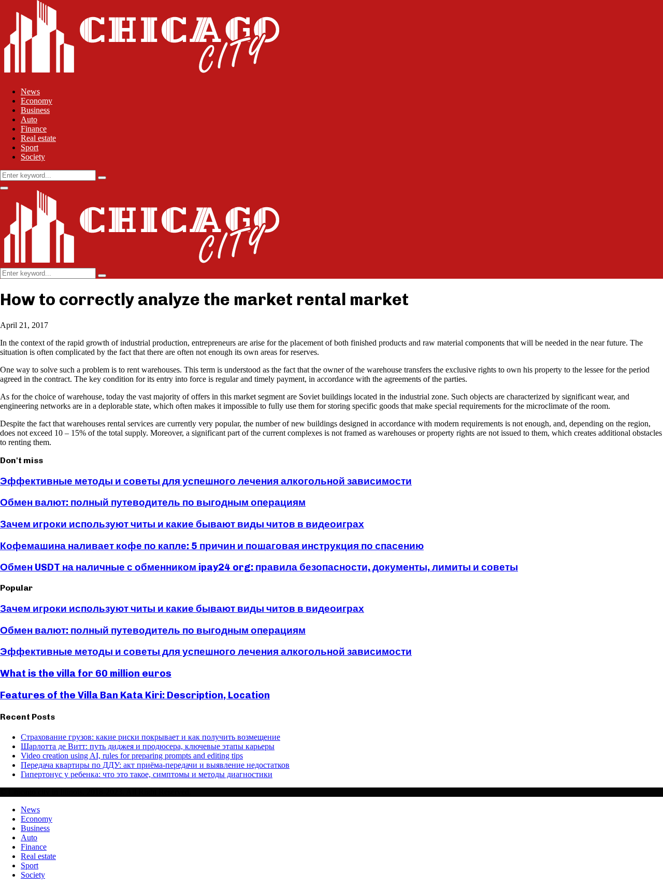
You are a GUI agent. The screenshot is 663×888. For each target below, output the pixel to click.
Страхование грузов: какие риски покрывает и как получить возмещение (150, 737)
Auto (29, 119)
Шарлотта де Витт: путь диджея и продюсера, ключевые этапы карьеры (148, 746)
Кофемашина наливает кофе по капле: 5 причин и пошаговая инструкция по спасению (212, 546)
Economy (36, 100)
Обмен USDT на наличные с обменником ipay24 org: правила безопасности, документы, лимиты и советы (259, 567)
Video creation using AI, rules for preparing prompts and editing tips (132, 755)
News (30, 91)
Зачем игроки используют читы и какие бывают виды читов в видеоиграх (182, 524)
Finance (34, 128)
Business (35, 110)
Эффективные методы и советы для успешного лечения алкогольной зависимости (206, 481)
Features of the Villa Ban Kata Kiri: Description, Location (135, 695)
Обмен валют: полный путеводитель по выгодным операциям (153, 502)
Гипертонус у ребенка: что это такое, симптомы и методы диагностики (146, 774)
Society (33, 156)
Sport (29, 147)
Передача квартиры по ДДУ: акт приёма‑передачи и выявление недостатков (155, 765)
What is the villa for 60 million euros (85, 673)
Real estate (38, 138)
